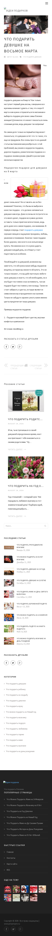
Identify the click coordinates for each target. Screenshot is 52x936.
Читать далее (15, 449)
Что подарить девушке (32, 57)
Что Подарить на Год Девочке (20, 811)
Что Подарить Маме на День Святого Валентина (32, 593)
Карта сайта (12, 864)
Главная (10, 852)
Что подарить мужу (14, 706)
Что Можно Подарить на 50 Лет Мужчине (30, 558)
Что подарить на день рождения (20, 751)
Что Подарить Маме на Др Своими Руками (25, 823)
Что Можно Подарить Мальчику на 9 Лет (24, 805)
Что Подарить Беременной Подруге (32, 604)
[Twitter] (13, 346)
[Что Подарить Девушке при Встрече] (16, 897)
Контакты (11, 858)
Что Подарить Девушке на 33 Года (31, 569)
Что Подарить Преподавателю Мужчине (30, 546)
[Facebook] (6, 346)
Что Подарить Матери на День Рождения (25, 829)
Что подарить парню (15, 734)
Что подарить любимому (16, 728)
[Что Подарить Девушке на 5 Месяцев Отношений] (7, 897)
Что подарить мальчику (16, 717)
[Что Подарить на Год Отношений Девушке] (26, 467)
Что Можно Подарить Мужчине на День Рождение (31, 639)
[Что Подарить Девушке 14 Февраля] (33, 889)
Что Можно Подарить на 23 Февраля (32, 615)
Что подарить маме (14, 740)
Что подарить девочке (16, 700)
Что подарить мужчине (16, 745)
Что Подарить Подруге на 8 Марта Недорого (31, 627)
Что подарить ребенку (16, 689)
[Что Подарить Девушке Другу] (33, 897)
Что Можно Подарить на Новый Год (22, 817)
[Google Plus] (19, 346)
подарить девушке (33, 230)
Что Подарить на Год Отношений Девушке (26, 486)
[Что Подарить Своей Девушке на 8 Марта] (25, 897)
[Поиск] (45, 525)
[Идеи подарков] (26, 10)
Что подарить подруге (15, 723)
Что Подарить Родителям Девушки (26, 419)
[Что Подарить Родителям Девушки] (26, 400)
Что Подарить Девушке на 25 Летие (31, 580)
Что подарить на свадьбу (17, 695)
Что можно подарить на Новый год (21, 712)
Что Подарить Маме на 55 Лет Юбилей (23, 835)
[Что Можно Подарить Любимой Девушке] (25, 889)
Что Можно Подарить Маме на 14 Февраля (25, 799)
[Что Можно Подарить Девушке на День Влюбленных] (42, 889)
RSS (8, 870)
